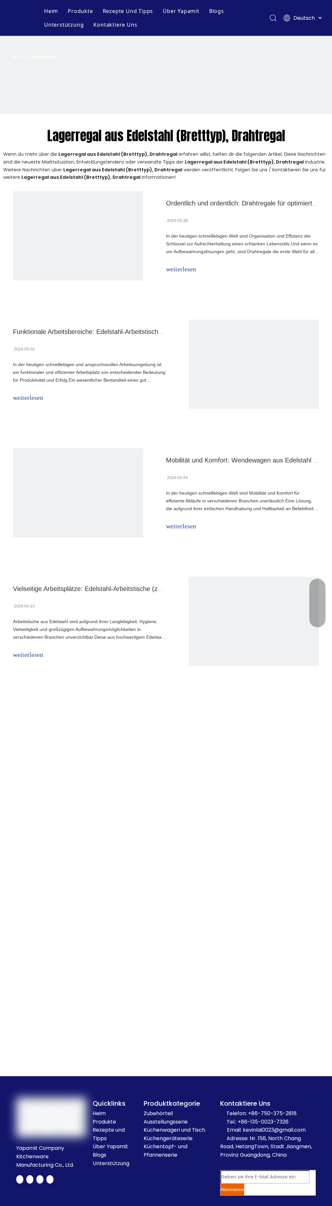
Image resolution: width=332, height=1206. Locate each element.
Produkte (80, 11)
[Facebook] (19, 1179)
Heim (51, 11)
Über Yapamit (181, 11)
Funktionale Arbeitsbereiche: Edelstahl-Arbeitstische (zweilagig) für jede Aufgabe (128, 331)
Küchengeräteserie (168, 1138)
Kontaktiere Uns (115, 24)
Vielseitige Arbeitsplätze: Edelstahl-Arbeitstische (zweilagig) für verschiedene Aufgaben (137, 588)
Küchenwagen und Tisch (174, 1130)
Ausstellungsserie (166, 1122)
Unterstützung (64, 24)
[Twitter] (29, 1179)
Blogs (216, 11)
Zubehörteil (158, 1113)
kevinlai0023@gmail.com (274, 1130)
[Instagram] (49, 1179)
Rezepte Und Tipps (128, 11)
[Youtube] (39, 1179)
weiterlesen (181, 269)
